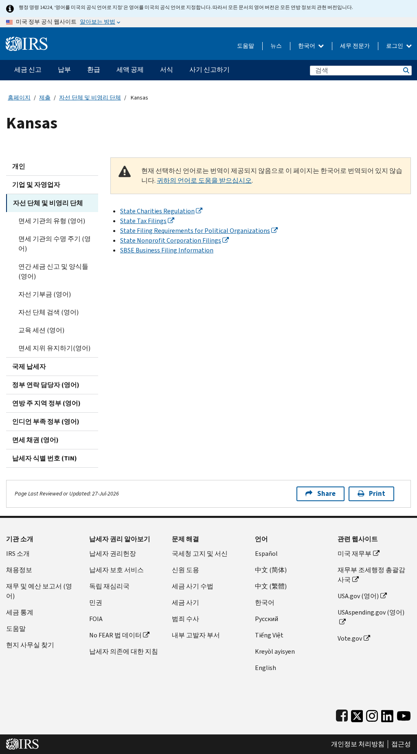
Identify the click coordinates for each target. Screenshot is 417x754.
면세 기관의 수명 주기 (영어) (54, 243)
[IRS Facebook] (342, 714)
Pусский (266, 619)
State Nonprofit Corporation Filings (170, 240)
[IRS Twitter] (357, 714)
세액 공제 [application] (130, 69)
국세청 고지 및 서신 (200, 553)
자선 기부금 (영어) (44, 294)
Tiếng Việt (269, 635)
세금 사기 (185, 602)
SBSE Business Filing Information (166, 250)
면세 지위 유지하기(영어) (54, 348)
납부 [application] (64, 69)
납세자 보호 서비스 (116, 570)
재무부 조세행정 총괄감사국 (371, 575)
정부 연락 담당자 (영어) (45, 384)
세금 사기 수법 (192, 586)
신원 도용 (185, 570)
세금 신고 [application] (28, 69)
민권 (95, 602)
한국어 (307, 46)
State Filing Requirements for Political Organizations (195, 230)
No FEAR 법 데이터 (115, 635)
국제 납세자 (29, 366)
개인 (18, 166)
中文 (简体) (271, 570)
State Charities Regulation (157, 211)
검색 (405, 70)
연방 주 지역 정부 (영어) (46, 403)
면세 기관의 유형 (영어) (51, 221)
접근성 (401, 744)
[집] (27, 40)
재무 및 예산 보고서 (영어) (39, 591)
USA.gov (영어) (358, 596)
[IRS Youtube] (404, 714)
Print (377, 493)
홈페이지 (19, 98)
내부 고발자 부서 (196, 635)
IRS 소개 (18, 553)
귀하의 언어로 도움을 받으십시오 (204, 180)
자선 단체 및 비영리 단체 (90, 98)
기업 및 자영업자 (36, 184)
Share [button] (326, 493)
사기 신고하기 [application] (209, 69)
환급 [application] (93, 69)
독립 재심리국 (109, 586)
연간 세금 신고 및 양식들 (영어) (53, 271)
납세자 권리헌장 (112, 553)
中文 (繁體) (271, 586)
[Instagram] (372, 714)
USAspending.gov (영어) (371, 612)
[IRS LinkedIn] (387, 714)
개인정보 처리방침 (357, 744)
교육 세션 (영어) (41, 330)
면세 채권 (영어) (35, 440)
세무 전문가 (355, 46)
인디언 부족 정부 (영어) (45, 421)
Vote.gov (350, 638)
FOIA (96, 619)
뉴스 (276, 46)
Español (266, 553)
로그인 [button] (395, 46)
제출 (44, 98)
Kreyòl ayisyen (275, 651)
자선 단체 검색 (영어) (48, 312)
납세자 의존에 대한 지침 (123, 651)
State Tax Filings (143, 221)
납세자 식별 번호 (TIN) (44, 458)
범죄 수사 (185, 619)
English (265, 667)
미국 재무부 (354, 553)
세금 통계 (19, 612)
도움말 (245, 46)
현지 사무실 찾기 (30, 645)
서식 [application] (166, 69)
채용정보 (19, 570)
